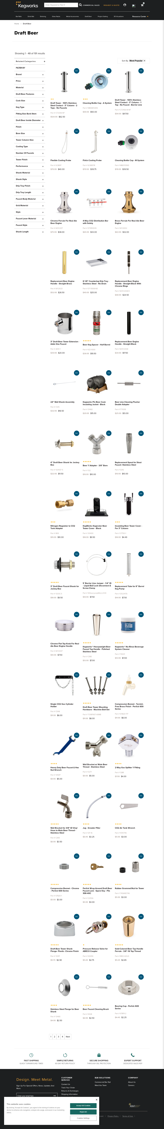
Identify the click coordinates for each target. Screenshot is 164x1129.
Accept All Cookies (83, 1106)
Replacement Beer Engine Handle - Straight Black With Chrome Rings (128, 283)
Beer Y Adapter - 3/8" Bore (95, 465)
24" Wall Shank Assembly (62, 402)
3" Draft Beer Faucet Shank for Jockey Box (64, 587)
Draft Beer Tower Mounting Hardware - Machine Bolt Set (96, 708)
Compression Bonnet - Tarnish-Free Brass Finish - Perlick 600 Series (129, 706)
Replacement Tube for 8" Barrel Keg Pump (129, 587)
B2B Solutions (102, 1078)
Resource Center (139, 16)
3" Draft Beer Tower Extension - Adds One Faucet (64, 342)
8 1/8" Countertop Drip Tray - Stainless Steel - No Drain (96, 282)
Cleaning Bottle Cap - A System (97, 103)
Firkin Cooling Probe (92, 160)
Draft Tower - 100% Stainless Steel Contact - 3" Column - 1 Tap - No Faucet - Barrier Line (128, 102)
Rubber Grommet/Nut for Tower (129, 888)
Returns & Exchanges (70, 1091)
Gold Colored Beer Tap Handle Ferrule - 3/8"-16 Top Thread (129, 950)
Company (133, 1078)
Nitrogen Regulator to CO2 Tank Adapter (62, 527)
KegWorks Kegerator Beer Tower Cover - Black (95, 527)
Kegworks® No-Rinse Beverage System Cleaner (129, 647)
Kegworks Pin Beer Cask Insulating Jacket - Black (94, 403)
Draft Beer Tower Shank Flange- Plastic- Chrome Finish (64, 950)
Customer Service (66, 1079)
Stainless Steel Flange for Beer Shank (64, 1010)
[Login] (125, 5)
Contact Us (65, 1084)
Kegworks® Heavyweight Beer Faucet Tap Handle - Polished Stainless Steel (97, 649)
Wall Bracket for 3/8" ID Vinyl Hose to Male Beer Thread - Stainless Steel (63, 830)
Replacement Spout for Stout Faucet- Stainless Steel (128, 463)
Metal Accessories (72, 16)
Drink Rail (31, 16)
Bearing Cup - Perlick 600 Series (127, 1007)
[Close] (96, 1099)
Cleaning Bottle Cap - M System (129, 160)
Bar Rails (19, 16)
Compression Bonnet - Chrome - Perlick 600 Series (64, 889)
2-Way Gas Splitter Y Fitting (127, 767)
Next (68, 1036)
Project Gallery (103, 16)
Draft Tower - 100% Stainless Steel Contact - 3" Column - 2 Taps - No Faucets (63, 105)
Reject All (83, 1112)
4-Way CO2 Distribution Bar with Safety (95, 222)
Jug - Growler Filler (91, 828)
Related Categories (26, 61)
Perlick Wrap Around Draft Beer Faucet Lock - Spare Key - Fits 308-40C (97, 891)
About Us (132, 1082)
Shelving (43, 16)
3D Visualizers (119, 16)
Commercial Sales (91, 5)
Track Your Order (68, 1088)
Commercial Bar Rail (103, 1082)
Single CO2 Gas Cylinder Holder (61, 705)
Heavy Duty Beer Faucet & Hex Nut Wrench (64, 768)
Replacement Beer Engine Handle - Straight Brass (62, 282)
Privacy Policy (113, 1116)
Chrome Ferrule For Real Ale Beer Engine (63, 222)
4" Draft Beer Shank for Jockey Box (64, 463)
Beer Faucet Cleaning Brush (96, 1009)
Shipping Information (69, 1094)
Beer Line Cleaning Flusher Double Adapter (127, 403)
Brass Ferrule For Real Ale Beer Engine (129, 222)
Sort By (125, 61)
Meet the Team (100, 1085)
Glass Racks (56, 16)
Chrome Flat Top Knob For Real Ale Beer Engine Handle (64, 644)
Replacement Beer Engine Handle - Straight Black (127, 342)
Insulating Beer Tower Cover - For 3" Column (128, 527)
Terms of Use (127, 1116)
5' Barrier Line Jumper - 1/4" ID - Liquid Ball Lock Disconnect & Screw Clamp (97, 585)
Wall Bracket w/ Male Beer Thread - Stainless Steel (95, 765)
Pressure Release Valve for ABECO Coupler (95, 950)
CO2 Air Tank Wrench (125, 828)
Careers (131, 1085)
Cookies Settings (83, 1118)
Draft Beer (88, 16)
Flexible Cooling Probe (60, 160)
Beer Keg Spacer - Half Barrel (96, 344)
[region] (51, 1111)
